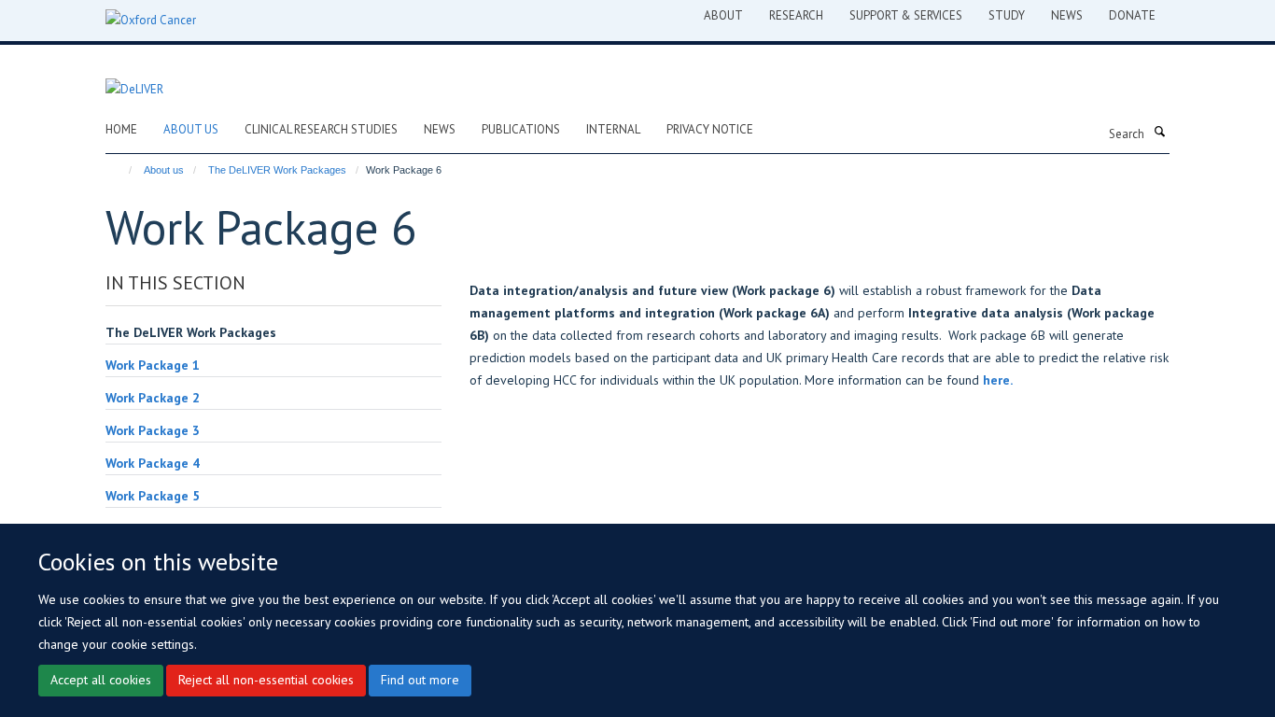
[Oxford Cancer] (150, 20)
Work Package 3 (152, 430)
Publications (521, 129)
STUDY (1006, 15)
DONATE (1132, 15)
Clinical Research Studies (321, 129)
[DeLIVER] (134, 79)
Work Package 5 (152, 495)
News (439, 129)
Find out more (420, 679)
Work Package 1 (152, 365)
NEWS (1067, 15)
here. (998, 380)
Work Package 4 (152, 463)
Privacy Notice (709, 129)
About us (190, 129)
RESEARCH (796, 15)
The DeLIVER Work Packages (277, 170)
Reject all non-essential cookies (266, 679)
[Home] (121, 170)
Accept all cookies (100, 679)
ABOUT (723, 15)
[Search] (1159, 132)
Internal (613, 129)
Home (121, 129)
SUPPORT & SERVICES (905, 15)
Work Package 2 (152, 397)
